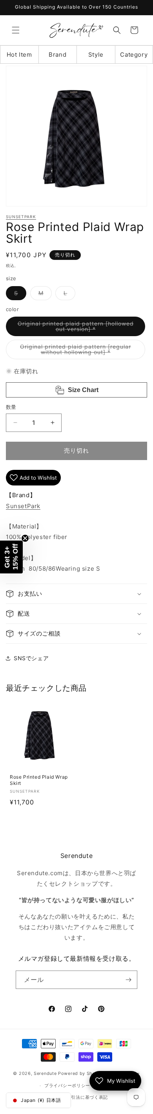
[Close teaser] (25, 538)
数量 (11, 407)
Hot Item (19, 54)
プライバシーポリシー (67, 1085)
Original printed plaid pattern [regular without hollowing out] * (75, 351)
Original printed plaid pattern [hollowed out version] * (76, 328)
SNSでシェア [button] (31, 658)
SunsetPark (21, 216)
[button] (15, 30)
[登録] (128, 980)
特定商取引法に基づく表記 (80, 1097)
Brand (57, 54)
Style (96, 54)
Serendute (45, 1073)
